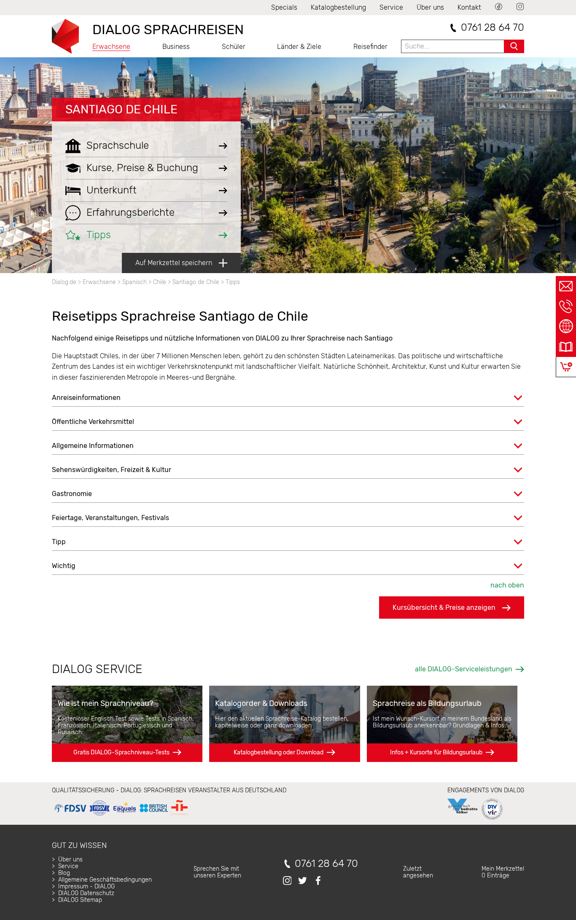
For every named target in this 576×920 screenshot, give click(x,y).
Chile (159, 282)
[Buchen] (566, 367)
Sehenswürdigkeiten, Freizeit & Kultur (111, 470)
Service (391, 7)
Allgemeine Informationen (93, 446)
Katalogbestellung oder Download (278, 752)
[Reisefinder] (566, 327)
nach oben (507, 585)
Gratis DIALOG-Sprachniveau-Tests (121, 752)
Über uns (430, 7)
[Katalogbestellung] (566, 347)
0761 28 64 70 (492, 27)
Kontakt (469, 7)
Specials (284, 7)
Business (176, 47)
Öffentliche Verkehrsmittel (93, 422)
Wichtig (63, 566)
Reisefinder (370, 47)
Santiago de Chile (121, 109)
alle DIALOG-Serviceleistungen (463, 669)
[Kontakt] (566, 286)
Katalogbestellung (338, 7)
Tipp (59, 542)
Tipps (233, 282)
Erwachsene (111, 47)
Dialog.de (64, 282)
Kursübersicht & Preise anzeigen (444, 607)
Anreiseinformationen (86, 398)
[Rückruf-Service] (566, 306)
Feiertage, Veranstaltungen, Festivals (110, 518)
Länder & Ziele (299, 47)
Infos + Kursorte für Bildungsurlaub (436, 752)
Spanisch (134, 282)
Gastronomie (72, 494)
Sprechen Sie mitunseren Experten (217, 872)
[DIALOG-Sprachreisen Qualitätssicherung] (121, 815)
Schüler (233, 47)
